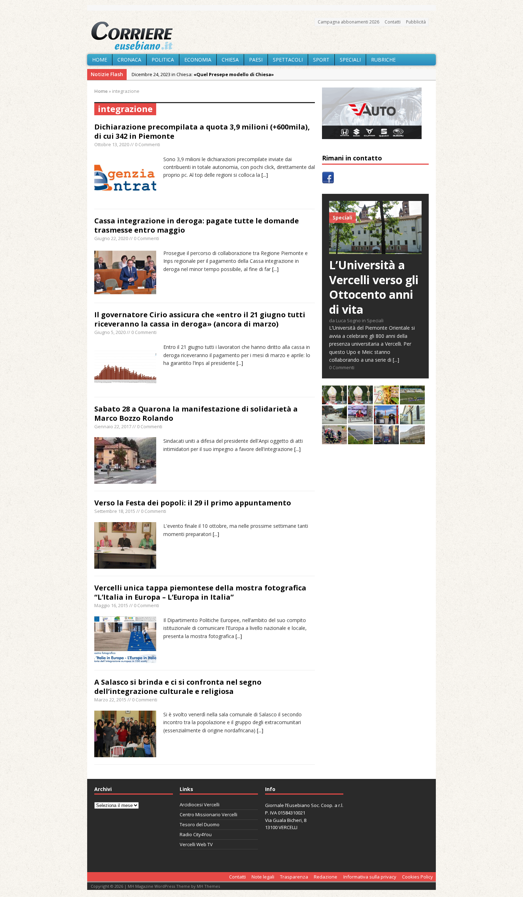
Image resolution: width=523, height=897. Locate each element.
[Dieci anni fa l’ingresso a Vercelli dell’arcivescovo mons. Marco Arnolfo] (334, 400)
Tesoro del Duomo (200, 824)
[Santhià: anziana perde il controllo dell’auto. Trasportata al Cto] (334, 440)
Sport (321, 59)
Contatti (393, 22)
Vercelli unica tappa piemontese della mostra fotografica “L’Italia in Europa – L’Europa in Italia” (200, 592)
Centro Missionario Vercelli (208, 814)
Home (99, 59)
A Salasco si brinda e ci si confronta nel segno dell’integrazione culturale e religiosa (178, 686)
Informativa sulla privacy (369, 877)
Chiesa (230, 59)
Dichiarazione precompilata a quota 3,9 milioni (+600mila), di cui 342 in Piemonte (202, 131)
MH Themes (208, 886)
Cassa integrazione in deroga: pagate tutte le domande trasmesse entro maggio (196, 225)
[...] (265, 174)
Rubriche (383, 59)
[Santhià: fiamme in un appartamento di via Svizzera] (386, 440)
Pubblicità (416, 22)
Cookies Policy (417, 877)
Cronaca (129, 59)
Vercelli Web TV (196, 844)
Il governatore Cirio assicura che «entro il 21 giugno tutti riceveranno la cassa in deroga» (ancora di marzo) (199, 319)
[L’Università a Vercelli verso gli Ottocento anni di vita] (375, 249)
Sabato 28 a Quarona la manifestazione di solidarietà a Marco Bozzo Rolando (196, 413)
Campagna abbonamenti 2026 (348, 22)
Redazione (325, 877)
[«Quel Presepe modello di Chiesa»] (360, 400)
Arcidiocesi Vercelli (200, 804)
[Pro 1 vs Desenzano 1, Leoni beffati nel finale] (412, 400)
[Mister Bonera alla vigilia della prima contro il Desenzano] (360, 420)
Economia (197, 59)
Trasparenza (294, 877)
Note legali (263, 877)
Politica (163, 59)
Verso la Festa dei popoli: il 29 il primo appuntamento (192, 503)
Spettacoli (288, 59)
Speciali (350, 59)
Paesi (256, 59)
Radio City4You (196, 834)
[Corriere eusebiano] (261, 36)
